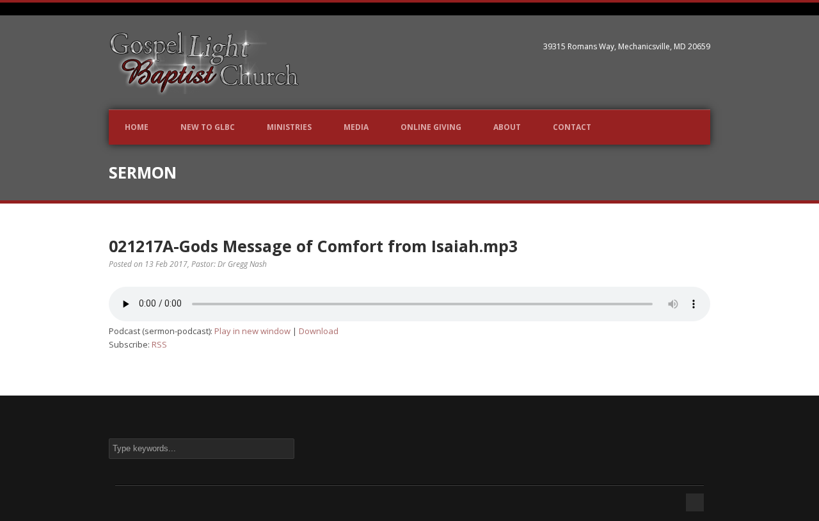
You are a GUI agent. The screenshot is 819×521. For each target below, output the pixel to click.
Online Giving (431, 127)
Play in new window (252, 331)
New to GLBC (207, 127)
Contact (572, 127)
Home (136, 127)
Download (318, 331)
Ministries (289, 127)
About (507, 127)
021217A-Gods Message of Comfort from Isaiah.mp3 (313, 246)
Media (356, 127)
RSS (159, 344)
